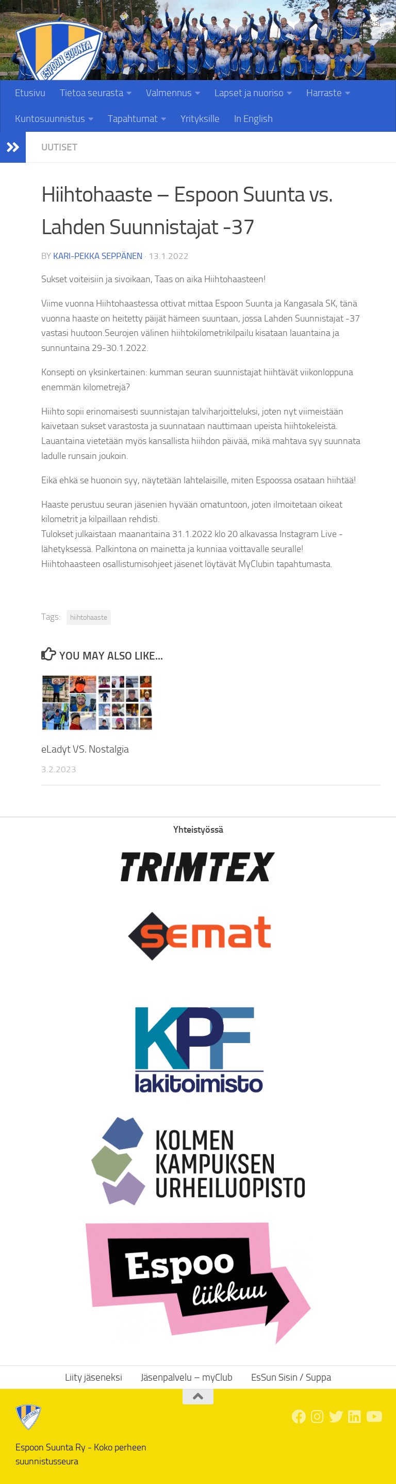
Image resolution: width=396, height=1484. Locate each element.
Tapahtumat (133, 119)
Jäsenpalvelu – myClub (187, 1377)
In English (253, 119)
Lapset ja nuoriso (249, 93)
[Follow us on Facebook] (299, 1417)
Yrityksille (200, 119)
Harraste (324, 93)
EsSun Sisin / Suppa (291, 1377)
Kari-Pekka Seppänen (97, 256)
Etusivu (30, 93)
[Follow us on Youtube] (373, 1417)
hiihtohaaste (88, 617)
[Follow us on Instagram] (317, 1417)
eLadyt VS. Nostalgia (85, 749)
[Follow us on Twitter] (336, 1417)
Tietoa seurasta (91, 93)
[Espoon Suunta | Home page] (59, 65)
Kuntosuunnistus (50, 119)
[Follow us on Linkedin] (355, 1417)
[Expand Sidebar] (13, 147)
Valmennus (169, 93)
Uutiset (59, 147)
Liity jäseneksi (353, 22)
